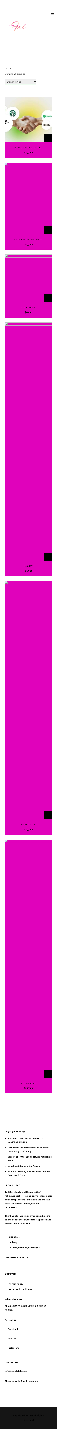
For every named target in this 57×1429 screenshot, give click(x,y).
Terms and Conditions (20, 1289)
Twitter (12, 1338)
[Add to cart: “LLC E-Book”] (48, 298)
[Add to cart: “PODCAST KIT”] (48, 1074)
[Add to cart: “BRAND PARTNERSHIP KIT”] (48, 138)
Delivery (13, 1242)
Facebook (13, 1329)
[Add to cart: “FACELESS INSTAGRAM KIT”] (48, 230)
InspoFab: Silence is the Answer (24, 1166)
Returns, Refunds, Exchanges (24, 1248)
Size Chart (14, 1237)
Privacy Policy (16, 1284)
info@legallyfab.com (16, 1371)
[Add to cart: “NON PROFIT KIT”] (48, 815)
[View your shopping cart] (46, 14)
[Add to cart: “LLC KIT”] (48, 557)
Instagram (13, 1348)
